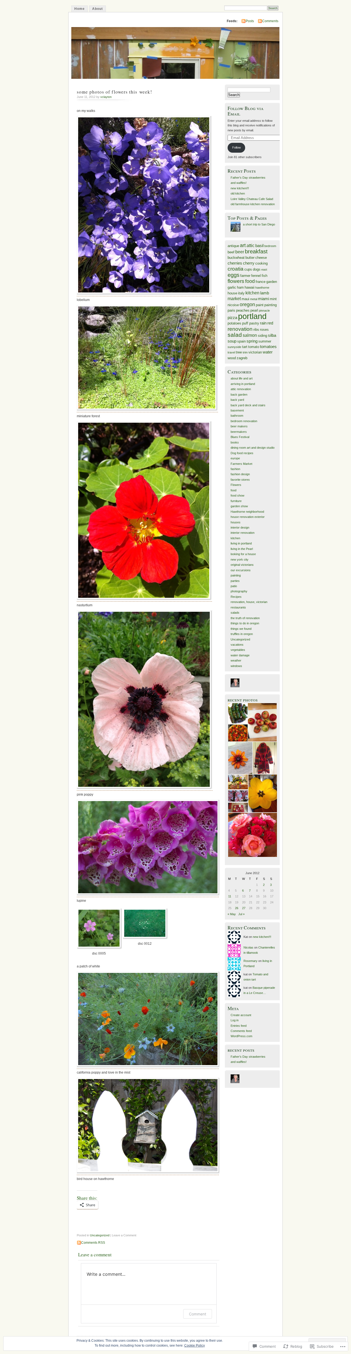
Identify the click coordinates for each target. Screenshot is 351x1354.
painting (270, 305)
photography (239, 591)
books (235, 442)
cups (248, 269)
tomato (253, 347)
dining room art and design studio (252, 447)
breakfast (256, 251)
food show (237, 495)
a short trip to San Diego (259, 224)
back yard (237, 399)
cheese (261, 258)
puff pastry (250, 323)
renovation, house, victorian (249, 602)
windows (236, 666)
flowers (236, 281)
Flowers (236, 484)
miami (263, 299)
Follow (236, 147)
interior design (240, 527)
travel (231, 352)
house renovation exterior (248, 516)
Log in (235, 1020)
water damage (240, 655)
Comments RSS (93, 1243)
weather (236, 660)
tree (239, 352)
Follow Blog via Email (246, 111)
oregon (247, 304)
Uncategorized (99, 1235)
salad (235, 335)
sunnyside (234, 347)
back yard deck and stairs (248, 405)
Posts (250, 21)
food (250, 281)
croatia (236, 269)
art (243, 245)
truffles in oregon (242, 634)
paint (260, 305)
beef (231, 252)
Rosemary (250, 960)
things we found (241, 628)
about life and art (242, 378)
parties (235, 580)
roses (264, 329)
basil (259, 245)
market (234, 298)
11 (229, 896)
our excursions (241, 570)
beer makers (239, 426)
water (268, 352)
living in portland (241, 543)
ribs (256, 329)
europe (235, 458)
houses (235, 522)
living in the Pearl (242, 548)
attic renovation (241, 389)
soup (232, 341)
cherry (248, 263)
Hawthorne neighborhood (247, 511)
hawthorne (262, 287)
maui (245, 299)
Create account (241, 1015)
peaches (243, 310)
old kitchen (238, 193)
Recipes (236, 596)
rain (263, 323)
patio (234, 586)
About (97, 9)
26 (236, 908)
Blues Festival (240, 437)
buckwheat (236, 258)
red (270, 323)
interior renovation (242, 532)
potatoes (234, 323)
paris (231, 310)
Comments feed (241, 1031)
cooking (261, 263)
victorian (255, 352)
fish (264, 276)
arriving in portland (243, 383)
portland (252, 316)
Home (79, 9)
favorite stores (240, 479)
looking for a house (243, 554)
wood (232, 358)
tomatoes (268, 346)
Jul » (241, 914)
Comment (197, 1314)
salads (235, 612)
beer (239, 251)
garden (271, 282)
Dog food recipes (242, 453)
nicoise (233, 305)
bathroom (237, 415)
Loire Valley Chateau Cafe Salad (252, 199)
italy (241, 293)
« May (232, 914)
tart (244, 347)
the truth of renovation (245, 618)
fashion (235, 469)
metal (253, 299)
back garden (239, 394)
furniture (236, 501)
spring (252, 341)
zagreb (242, 358)
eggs (233, 275)
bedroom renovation (244, 421)
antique (233, 246)
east (264, 269)
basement (237, 410)
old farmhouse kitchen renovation (253, 204)
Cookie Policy (194, 1345)
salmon (250, 335)
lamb (264, 293)
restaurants (238, 607)
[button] (100, 933)
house (232, 293)
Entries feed (239, 1025)
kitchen (252, 292)
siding (262, 336)
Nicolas (248, 947)
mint (273, 299)
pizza (232, 317)
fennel (256, 276)
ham (240, 287)
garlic (232, 287)
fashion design (240, 474)
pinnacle (264, 310)
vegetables (238, 649)
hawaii (249, 287)
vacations (237, 644)
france (260, 282)
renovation (240, 329)
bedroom (270, 246)
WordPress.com (241, 1036)
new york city (239, 559)
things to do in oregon (245, 623)
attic (250, 245)
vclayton (106, 96)
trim (245, 352)
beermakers (239, 431)
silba (272, 335)
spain (241, 341)
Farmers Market (241, 463)
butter (249, 258)
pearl (254, 310)
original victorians (242, 564)
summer (264, 341)
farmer (245, 276)
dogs (257, 269)
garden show (239, 506)
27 (243, 908)
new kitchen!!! (240, 188)
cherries (235, 263)
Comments (270, 21)
